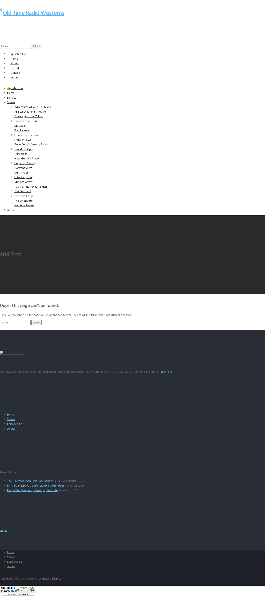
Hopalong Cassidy (25, 163)
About (11, 428)
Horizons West (23, 168)
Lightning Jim (22, 172)
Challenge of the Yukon (28, 116)
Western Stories (24, 205)
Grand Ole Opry (23, 149)
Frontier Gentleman (26, 135)
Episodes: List (15, 424)
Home (10, 93)
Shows (11, 102)
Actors (14, 77)
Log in (3, 530)
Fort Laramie (22, 130)
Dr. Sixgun (20, 125)
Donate (11, 97)
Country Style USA (25, 121)
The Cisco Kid (22, 191)
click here (166, 371)
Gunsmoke (20, 154)
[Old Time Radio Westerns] (32, 13)
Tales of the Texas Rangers (30, 186)
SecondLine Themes (49, 578)
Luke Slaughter (23, 177)
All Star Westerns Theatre (30, 111)
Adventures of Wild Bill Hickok (32, 107)
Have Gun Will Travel (26, 158)
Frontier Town (23, 139)
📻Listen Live (15, 88)
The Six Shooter (24, 200)
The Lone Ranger (24, 196)
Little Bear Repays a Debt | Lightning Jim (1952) (35, 485)
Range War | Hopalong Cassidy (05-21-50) (32, 490)
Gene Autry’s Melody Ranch (31, 144)
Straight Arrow (23, 182)
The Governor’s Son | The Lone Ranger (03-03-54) (37, 481)
